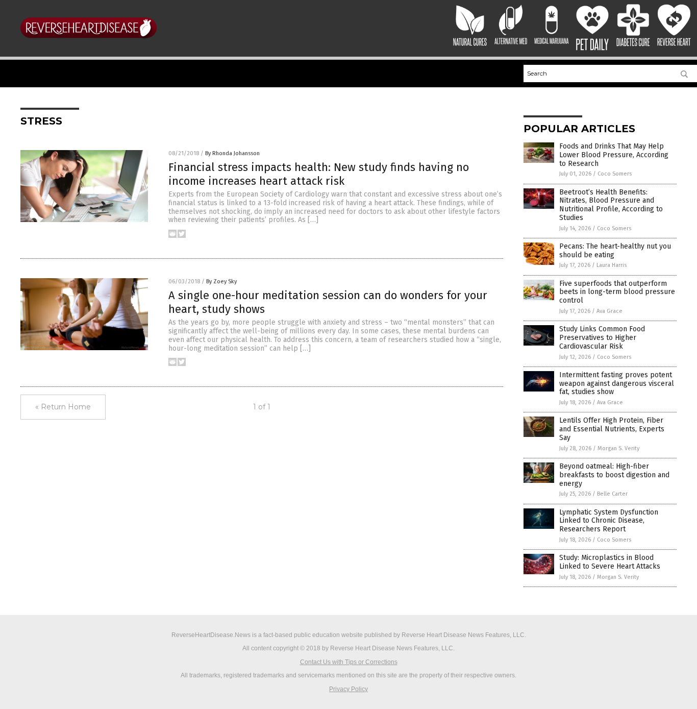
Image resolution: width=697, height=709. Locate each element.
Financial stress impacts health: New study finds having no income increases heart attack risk (318, 173)
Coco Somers (615, 173)
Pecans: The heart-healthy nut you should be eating (615, 250)
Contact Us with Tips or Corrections (348, 662)
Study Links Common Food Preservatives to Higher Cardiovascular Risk (602, 338)
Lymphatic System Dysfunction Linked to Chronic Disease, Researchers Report (608, 521)
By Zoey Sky (221, 281)
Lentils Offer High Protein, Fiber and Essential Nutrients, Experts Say (611, 429)
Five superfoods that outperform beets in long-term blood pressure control (617, 292)
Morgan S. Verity (618, 448)
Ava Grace (609, 311)
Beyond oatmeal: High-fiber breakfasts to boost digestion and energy (614, 475)
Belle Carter (612, 494)
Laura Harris (611, 265)
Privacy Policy (348, 689)
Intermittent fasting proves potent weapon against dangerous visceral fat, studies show (616, 384)
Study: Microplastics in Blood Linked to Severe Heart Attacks (609, 562)
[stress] (88, 41)
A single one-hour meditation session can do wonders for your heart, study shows (327, 301)
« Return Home (63, 406)
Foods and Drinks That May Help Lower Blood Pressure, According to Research (613, 155)
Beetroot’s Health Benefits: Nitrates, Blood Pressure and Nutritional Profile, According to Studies (611, 205)
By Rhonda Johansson (232, 153)
